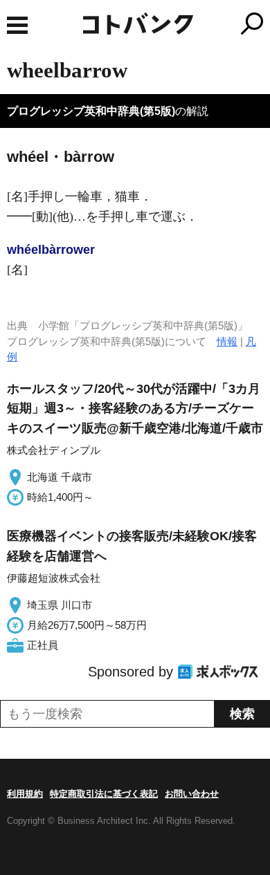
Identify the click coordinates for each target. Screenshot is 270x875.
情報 (227, 341)
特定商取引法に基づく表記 (104, 794)
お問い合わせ (192, 794)
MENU (17, 25)
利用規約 (25, 794)
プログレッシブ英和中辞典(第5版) (91, 111)
